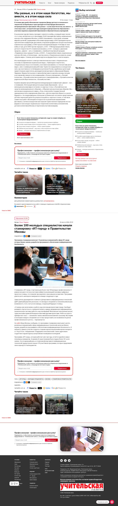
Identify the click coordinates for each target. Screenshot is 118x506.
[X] (29, 236)
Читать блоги (82, 116)
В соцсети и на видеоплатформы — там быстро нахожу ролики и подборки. (38, 122)
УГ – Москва (32, 475)
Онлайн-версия (33, 487)
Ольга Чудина (23, 222)
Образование (17, 462)
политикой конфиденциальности (33, 161)
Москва (47, 379)
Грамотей (16, 477)
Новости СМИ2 (6, 210)
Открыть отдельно (81, 166)
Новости (42, 3)
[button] (19, 206)
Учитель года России (34, 468)
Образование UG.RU (21, 186)
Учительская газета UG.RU (28, 20)
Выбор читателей (87, 10)
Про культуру (17, 466)
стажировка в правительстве (61, 379)
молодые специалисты (35, 379)
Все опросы (18, 143)
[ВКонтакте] (24, 236)
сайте (18, 323)
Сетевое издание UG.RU (35, 474)
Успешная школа (34, 462)
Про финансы (17, 479)
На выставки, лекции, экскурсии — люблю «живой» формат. (35, 126)
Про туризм (17, 473)
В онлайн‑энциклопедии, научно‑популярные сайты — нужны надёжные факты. (40, 124)
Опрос (79, 121)
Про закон (16, 468)
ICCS (46, 468)
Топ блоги (79, 68)
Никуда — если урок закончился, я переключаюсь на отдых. (34, 130)
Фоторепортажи (49, 470)
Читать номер (41, 9)
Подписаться (62, 158)
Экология (16, 470)
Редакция (47, 462)
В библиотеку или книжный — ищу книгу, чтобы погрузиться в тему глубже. (39, 128)
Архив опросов (79, 168)
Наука (15, 464)
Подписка (71, 3)
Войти (99, 2)
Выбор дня (16, 471)
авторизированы (49, 201)
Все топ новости (80, 60)
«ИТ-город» (22, 379)
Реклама (47, 464)
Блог (49, 3)
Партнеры (47, 466)
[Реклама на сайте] (112, 502)
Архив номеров (59, 3)
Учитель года (17, 475)
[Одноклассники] (27, 236)
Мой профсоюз (33, 477)
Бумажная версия (34, 485)
